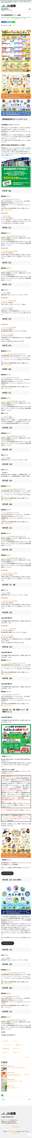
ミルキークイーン (19, 25)
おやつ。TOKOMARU (8, 300)
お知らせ (13, 25)
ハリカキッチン (6, 307)
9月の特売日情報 (7, 873)
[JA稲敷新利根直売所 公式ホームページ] (8, 6)
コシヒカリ (15, 1041)
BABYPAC (5, 216)
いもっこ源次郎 (6, 236)
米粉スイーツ (16, 1052)
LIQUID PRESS (15, 1132)
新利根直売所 (6, 1048)
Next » (27, 1057)
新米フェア (16, 1048)
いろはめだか (5, 416)
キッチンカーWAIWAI (8, 327)
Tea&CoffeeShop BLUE (8, 251)
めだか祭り (5, 1041)
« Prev (4, 1057)
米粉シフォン (6, 1052)
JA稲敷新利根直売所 (11, 1131)
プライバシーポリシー (6, 1108)
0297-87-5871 (6, 9)
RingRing (4, 199)
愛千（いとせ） (6, 334)
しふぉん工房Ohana (7, 354)
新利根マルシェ (20, 1045)
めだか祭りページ (7, 943)
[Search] (29, 1099)
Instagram (17, 1127)
